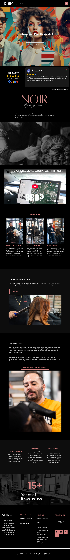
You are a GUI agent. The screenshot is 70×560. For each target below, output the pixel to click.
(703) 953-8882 (24, 523)
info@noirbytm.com (26, 518)
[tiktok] (57, 535)
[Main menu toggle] (66, 3)
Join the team (61, 522)
